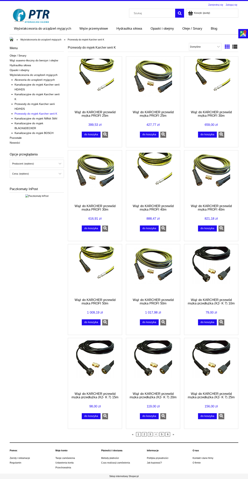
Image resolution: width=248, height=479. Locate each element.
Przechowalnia (63, 467)
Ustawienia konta (64, 462)
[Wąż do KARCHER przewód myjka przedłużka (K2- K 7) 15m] (95, 364)
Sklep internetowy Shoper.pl (124, 476)
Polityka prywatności (157, 458)
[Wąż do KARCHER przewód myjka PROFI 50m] (95, 271)
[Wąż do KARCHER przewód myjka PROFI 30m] (211, 83)
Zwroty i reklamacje (20, 458)
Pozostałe (16, 137)
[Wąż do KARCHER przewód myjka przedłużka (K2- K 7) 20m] (153, 364)
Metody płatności (110, 458)
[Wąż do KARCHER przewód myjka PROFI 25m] (95, 83)
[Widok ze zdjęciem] (227, 47)
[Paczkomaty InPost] (36, 196)
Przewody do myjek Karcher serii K (36, 113)
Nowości (15, 142)
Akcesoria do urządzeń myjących (35, 79)
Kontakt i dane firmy (203, 458)
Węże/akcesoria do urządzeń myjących (34, 74)
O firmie (197, 462)
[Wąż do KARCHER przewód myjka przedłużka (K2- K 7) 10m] (211, 271)
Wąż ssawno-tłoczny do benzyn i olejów (34, 60)
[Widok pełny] (234, 47)
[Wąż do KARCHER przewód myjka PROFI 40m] (153, 177)
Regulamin (15, 462)
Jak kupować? (154, 462)
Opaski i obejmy (19, 70)
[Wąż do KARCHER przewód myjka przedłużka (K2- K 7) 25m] (211, 364)
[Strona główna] (31, 15)
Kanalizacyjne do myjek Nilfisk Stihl (36, 118)
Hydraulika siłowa (20, 65)
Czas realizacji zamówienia (115, 462)
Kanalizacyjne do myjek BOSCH (34, 133)
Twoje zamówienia (65, 458)
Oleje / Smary (18, 55)
